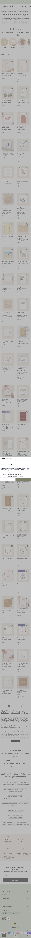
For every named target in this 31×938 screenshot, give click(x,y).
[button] (4, 935)
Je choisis (7, 479)
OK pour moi (23, 479)
